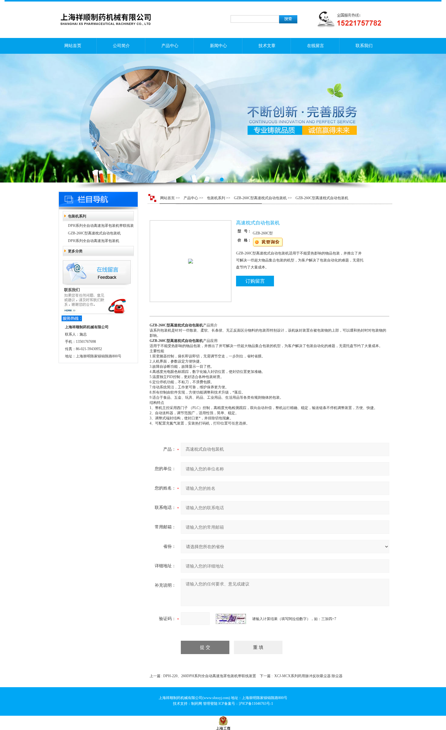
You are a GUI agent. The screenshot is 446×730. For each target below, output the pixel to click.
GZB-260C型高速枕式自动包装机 (94, 233)
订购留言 (255, 281)
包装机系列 (77, 216)
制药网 (196, 703)
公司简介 (121, 45)
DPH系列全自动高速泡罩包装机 (93, 241)
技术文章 (266, 45)
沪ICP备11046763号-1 (256, 703)
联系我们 (364, 45)
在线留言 (315, 45)
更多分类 (75, 251)
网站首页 (72, 45)
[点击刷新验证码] (231, 619)
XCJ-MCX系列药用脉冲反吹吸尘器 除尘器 (308, 676)
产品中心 (169, 45)
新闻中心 (218, 45)
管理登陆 (210, 703)
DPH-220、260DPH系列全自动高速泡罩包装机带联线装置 (209, 676)
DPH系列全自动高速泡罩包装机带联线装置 (101, 226)
